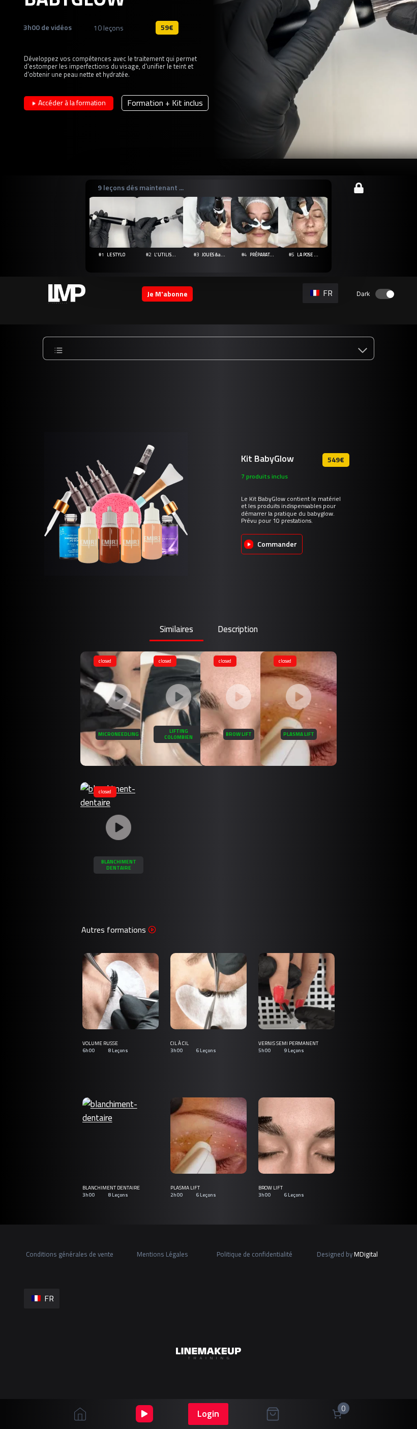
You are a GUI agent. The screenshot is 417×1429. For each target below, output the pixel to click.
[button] (208, 219)
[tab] (176, 630)
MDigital (366, 1254)
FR (327, 293)
